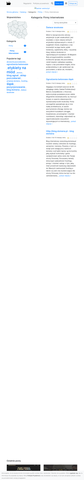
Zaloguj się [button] (72, 3)
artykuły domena (13, 81)
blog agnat (13, 75)
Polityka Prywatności (33, 475)
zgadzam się (74, 473)
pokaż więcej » (52, 72)
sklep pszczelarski (16, 77)
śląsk (11, 84)
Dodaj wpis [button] (59, 3)
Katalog (23, 12)
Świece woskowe (54, 27)
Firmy (40, 12)
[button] (52, 3)
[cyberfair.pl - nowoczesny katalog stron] (9, 3)
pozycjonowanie (16, 87)
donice (20, 73)
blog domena (13, 90)
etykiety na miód (16, 70)
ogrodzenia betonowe (17, 64)
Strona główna (12, 12)
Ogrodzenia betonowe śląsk (59, 79)
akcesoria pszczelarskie (16, 62)
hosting (24, 81)
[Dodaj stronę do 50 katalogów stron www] (42, 8)
